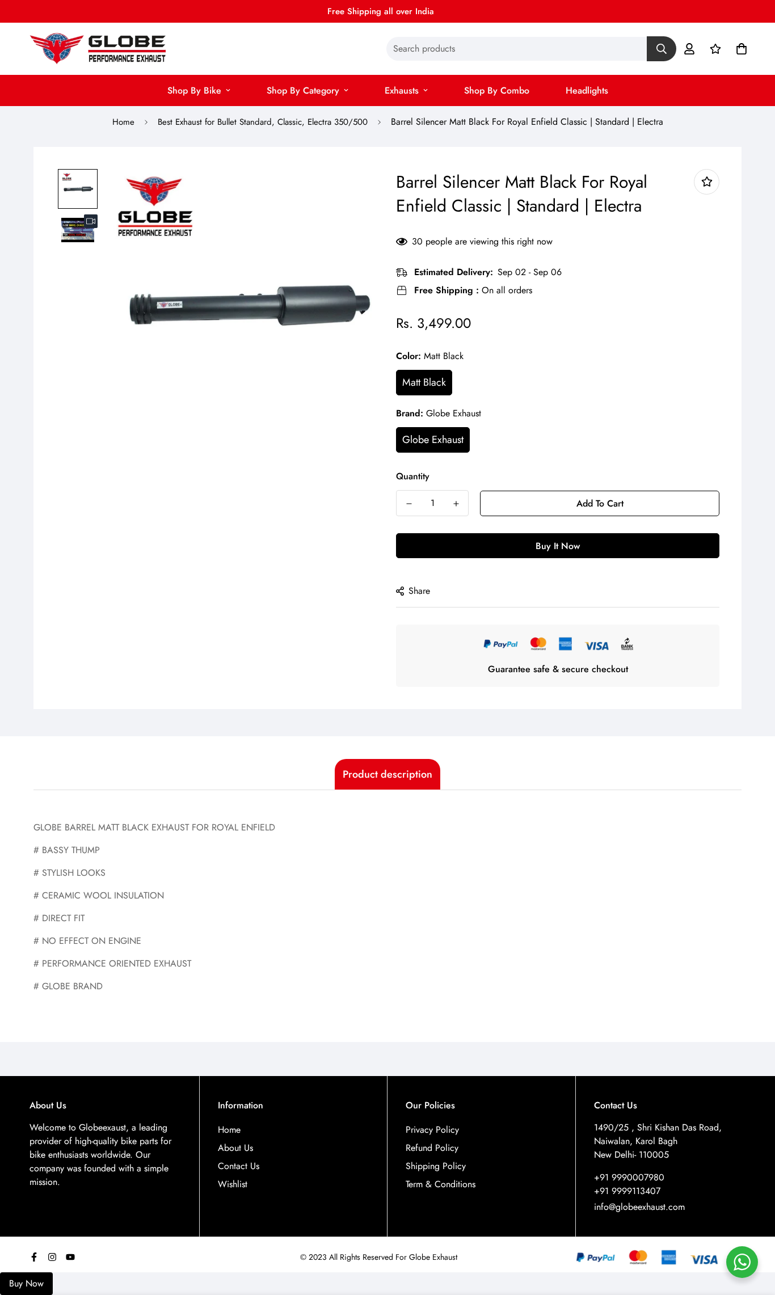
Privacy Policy (432, 1129)
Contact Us (238, 1165)
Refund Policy (432, 1147)
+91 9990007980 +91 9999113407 (629, 1184)
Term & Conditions (440, 1184)
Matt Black (424, 382)
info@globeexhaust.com (639, 1206)
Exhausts (402, 90)
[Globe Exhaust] (98, 48)
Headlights (587, 90)
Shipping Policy (436, 1165)
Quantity (412, 476)
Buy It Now (558, 545)
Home (123, 122)
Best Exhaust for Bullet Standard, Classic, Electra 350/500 (263, 122)
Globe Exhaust (433, 439)
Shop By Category (303, 90)
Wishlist (232, 1184)
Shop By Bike (194, 90)
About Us (235, 1147)
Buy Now (26, 1283)
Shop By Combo (496, 90)
